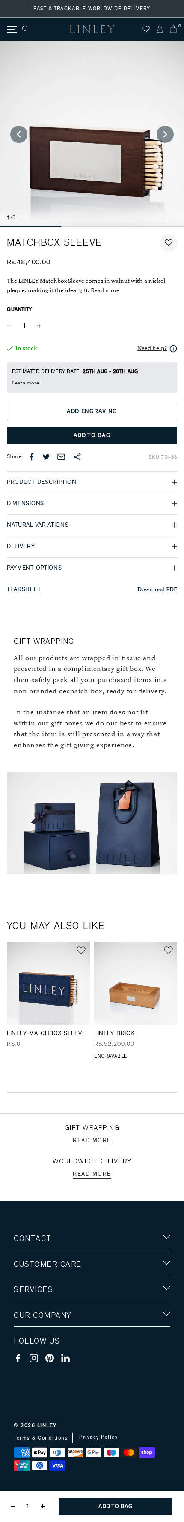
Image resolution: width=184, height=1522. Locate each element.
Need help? (152, 348)
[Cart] (173, 29)
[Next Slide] (165, 134)
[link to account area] (159, 29)
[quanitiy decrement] (11, 326)
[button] (168, 242)
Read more (105, 290)
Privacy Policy (98, 1437)
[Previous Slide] (18, 134)
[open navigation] (11, 29)
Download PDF (157, 589)
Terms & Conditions (41, 1437)
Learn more (25, 383)
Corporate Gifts (39, 1365)
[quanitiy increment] (39, 326)
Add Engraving (92, 411)
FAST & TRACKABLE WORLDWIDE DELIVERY (92, 8)
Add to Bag (92, 435)
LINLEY (47, 1425)
